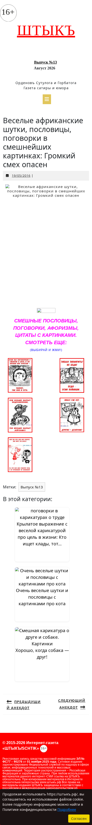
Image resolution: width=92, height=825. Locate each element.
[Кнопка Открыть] (46, 99)
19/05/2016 (21, 175)
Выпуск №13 (45, 62)
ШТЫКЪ (46, 30)
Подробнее (66, 809)
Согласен (79, 818)
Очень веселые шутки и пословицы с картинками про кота (42, 596)
